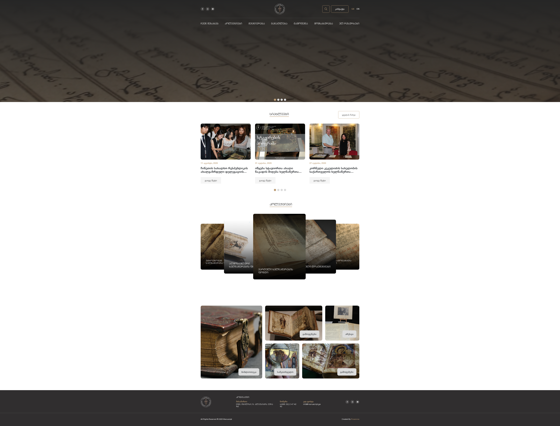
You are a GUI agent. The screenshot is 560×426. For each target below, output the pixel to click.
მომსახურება (323, 24)
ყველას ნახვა (349, 115)
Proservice (355, 419)
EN (358, 9)
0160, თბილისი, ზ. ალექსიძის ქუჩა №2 (254, 406)
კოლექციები (233, 24)
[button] (275, 100)
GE (352, 9)
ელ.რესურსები (349, 24)
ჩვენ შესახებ (209, 24)
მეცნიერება (257, 24)
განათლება (279, 24)
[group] (226, 154)
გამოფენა (301, 24)
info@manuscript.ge (312, 404)
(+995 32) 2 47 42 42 (288, 406)
